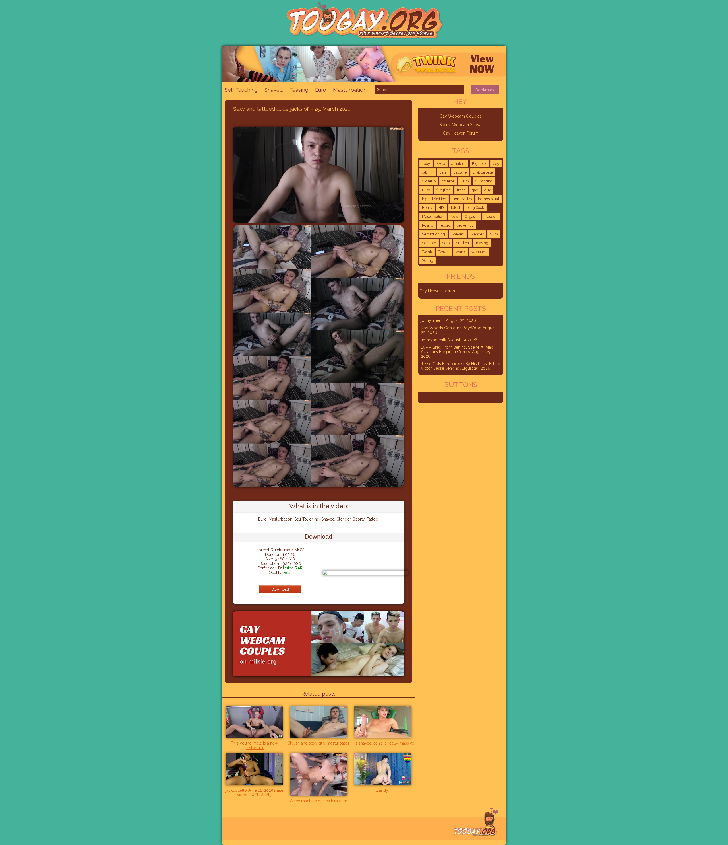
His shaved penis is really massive (383, 743)
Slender (344, 519)
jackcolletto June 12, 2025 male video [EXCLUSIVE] (254, 792)
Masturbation (350, 90)
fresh (461, 190)
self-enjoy (465, 225)
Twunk (444, 252)
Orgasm (472, 216)
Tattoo (372, 519)
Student (462, 243)
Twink (427, 252)
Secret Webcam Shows (460, 124)
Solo (446, 243)
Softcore (429, 243)
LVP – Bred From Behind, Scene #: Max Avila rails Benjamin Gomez (457, 349)
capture (460, 172)
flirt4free (443, 190)
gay (475, 190)
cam (443, 172)
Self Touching (241, 90)
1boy (426, 163)
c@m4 (427, 172)
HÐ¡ (442, 207)
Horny (427, 207)
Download (280, 589)
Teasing (298, 90)
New (454, 216)
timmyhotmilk (433, 340)
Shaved (273, 90)
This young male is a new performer (254, 745)
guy (487, 190)
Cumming (484, 181)
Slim (494, 234)
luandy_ (383, 790)
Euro (320, 90)
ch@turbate (483, 172)
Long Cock (475, 207)
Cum (465, 181)
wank (460, 252)
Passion (491, 216)
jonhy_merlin (433, 320)
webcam (479, 252)
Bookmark (484, 90)
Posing (427, 225)
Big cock (479, 163)
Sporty (359, 519)
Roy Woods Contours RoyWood (451, 328)
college (448, 181)
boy (496, 163)
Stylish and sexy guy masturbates (318, 743)
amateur (458, 163)
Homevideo (462, 199)
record (445, 225)
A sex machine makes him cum (318, 801)
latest (455, 207)
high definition (434, 199)
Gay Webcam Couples (461, 116)
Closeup (429, 181)
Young (427, 260)
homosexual (488, 199)
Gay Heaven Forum (461, 133)
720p (440, 163)
